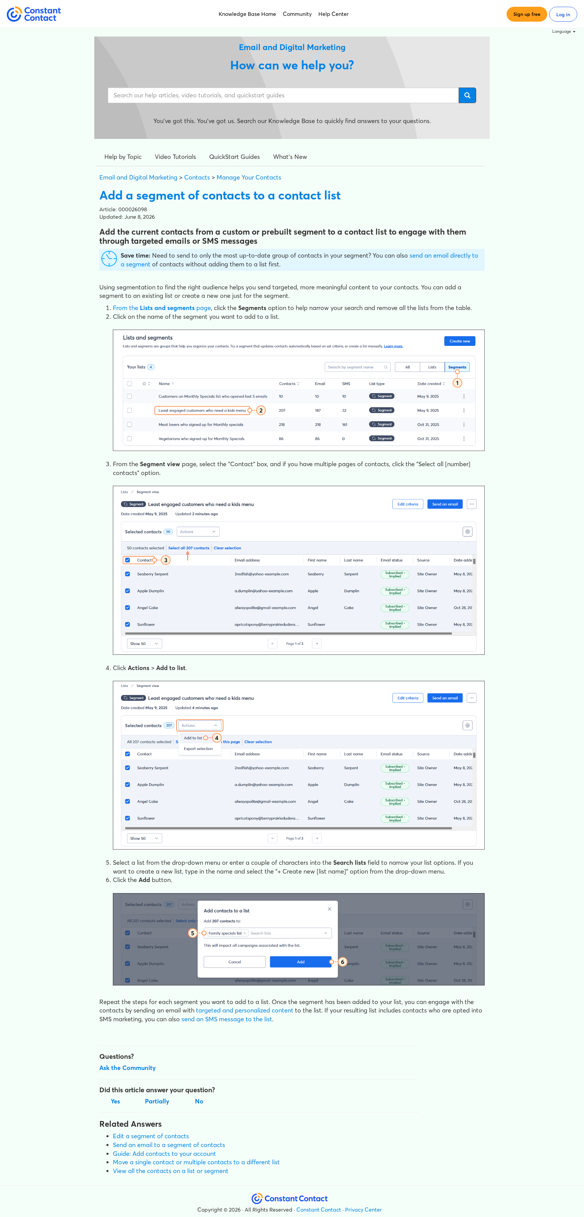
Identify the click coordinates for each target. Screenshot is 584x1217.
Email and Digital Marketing (138, 177)
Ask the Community (127, 1068)
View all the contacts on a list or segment (170, 1171)
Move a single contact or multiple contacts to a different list (196, 1162)
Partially (157, 1101)
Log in (563, 14)
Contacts (197, 177)
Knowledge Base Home (247, 13)
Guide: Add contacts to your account (164, 1154)
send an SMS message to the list (226, 1019)
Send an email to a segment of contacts (169, 1145)
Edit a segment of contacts (151, 1136)
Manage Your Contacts (249, 177)
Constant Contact (318, 1209)
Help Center (333, 13)
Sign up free (526, 14)
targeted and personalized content (244, 1010)
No (199, 1101)
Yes (115, 1101)
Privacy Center (363, 1209)
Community (297, 13)
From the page (162, 308)
